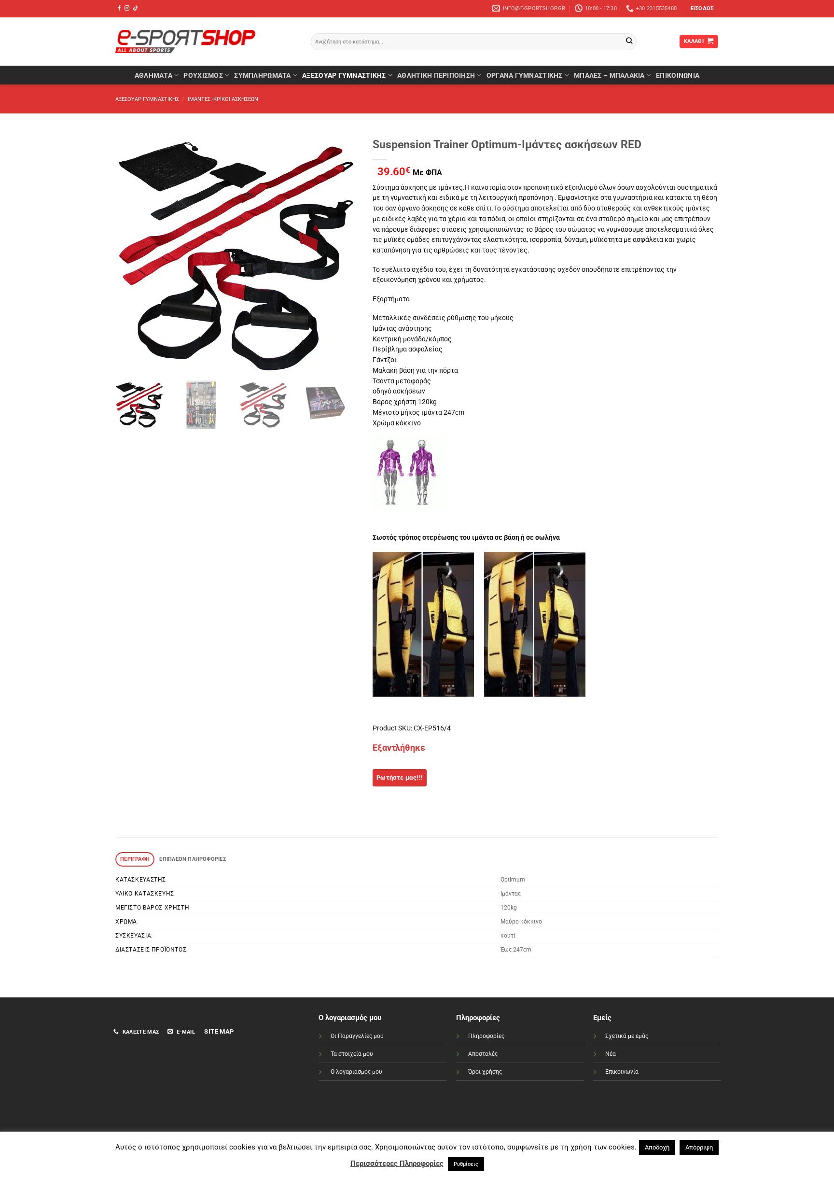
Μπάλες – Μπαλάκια (609, 75)
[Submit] (629, 42)
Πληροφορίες (486, 1036)
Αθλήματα (153, 75)
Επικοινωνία (622, 1071)
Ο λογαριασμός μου (356, 1071)
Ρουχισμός (202, 75)
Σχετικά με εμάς (626, 1036)
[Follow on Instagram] (127, 8)
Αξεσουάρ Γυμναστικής (344, 75)
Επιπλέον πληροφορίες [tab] (192, 859)
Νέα (610, 1054)
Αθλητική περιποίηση (436, 75)
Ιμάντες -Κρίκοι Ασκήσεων (223, 99)
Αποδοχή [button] (657, 1147)
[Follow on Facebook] (119, 8)
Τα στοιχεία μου (352, 1054)
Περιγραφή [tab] (135, 859)
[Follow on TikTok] (135, 8)
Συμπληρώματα (262, 75)
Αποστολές (483, 1054)
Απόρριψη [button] (699, 1147)
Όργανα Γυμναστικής (524, 75)
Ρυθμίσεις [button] (466, 1164)
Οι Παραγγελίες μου (357, 1036)
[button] (702, 8)
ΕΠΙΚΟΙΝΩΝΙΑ (677, 75)
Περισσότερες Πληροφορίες (397, 1163)
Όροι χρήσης (485, 1071)
